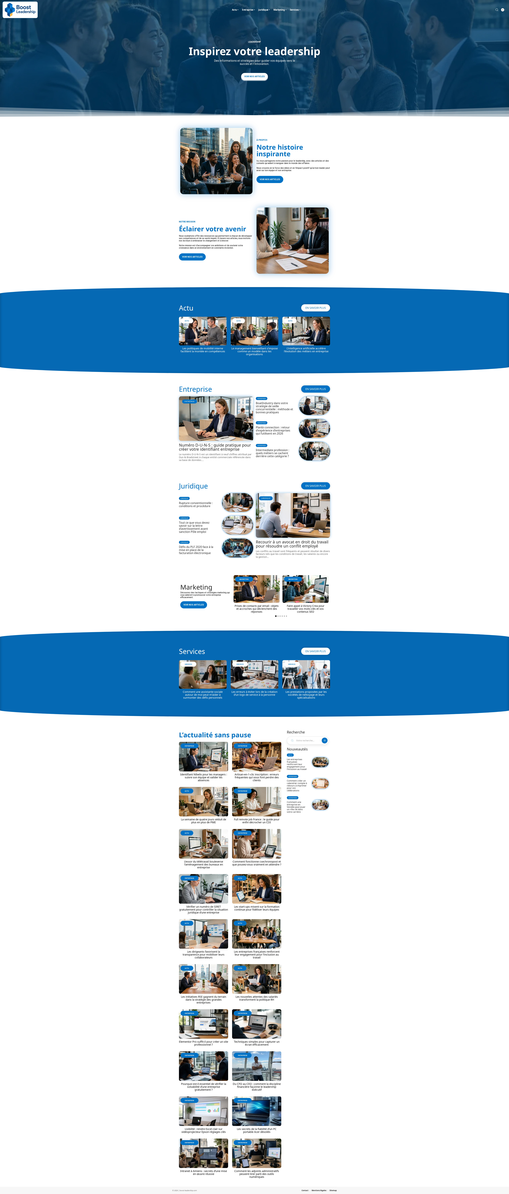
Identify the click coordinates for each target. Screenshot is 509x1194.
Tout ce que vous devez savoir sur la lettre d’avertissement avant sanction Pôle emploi (194, 527)
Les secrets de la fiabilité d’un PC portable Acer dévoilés (257, 1130)
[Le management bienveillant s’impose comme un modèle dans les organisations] (254, 331)
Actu (186, 307)
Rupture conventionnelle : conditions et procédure (196, 504)
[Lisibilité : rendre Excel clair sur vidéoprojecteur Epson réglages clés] (203, 1111)
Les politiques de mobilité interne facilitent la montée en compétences (203, 350)
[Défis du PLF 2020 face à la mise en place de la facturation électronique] (237, 548)
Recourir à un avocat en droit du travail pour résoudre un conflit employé (292, 544)
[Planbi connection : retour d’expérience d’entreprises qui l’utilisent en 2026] (314, 428)
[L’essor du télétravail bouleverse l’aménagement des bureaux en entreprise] (203, 844)
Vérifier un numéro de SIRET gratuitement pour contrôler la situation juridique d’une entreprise (203, 909)
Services (192, 651)
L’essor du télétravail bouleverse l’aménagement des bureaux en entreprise (203, 864)
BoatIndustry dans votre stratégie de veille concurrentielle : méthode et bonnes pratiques (274, 407)
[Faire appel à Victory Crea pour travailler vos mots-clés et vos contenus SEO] (305, 589)
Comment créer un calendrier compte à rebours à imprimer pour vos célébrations (297, 785)
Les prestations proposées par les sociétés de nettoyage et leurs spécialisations (306, 694)
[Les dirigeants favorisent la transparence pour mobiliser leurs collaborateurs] (203, 934)
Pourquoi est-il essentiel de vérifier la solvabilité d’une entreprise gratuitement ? (203, 1086)
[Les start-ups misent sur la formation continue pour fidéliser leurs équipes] (256, 889)
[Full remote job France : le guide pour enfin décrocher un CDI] (256, 802)
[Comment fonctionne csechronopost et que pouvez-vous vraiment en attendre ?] (256, 844)
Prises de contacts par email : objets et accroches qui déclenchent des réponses (257, 608)
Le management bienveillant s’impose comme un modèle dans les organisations (254, 351)
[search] (497, 10)
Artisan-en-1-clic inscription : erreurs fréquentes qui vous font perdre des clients (257, 777)
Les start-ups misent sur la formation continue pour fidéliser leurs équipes (256, 908)
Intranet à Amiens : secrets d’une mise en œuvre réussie (203, 1172)
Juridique (193, 485)
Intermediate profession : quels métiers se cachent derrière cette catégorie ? (272, 453)
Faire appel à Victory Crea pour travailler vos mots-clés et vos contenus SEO (305, 608)
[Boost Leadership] (20, 10)
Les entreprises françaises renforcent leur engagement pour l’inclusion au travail (257, 954)
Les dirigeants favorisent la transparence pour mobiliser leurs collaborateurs (203, 954)
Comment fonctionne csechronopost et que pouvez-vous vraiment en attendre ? (256, 863)
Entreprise (195, 389)
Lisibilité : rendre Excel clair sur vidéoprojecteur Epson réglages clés (203, 1130)
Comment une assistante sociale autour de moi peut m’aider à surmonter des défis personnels (203, 694)
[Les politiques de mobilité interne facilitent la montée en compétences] (203, 331)
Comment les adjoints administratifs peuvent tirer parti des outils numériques (256, 1174)
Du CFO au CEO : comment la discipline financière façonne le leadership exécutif (257, 1086)
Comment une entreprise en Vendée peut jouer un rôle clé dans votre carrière (296, 807)
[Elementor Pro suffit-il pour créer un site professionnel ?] (203, 1024)
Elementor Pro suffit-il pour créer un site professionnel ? (203, 1043)
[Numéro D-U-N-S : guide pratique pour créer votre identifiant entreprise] (216, 418)
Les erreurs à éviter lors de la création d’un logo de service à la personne (254, 693)
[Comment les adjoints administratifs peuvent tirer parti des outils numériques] (256, 1153)
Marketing (196, 587)
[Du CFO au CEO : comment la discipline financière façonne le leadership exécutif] (256, 1066)
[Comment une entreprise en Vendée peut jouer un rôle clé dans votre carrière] (320, 805)
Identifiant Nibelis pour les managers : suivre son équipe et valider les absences (203, 777)
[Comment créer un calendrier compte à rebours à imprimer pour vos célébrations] (320, 784)
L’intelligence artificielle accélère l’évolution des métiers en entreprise (306, 350)
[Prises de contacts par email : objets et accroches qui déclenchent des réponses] (257, 589)
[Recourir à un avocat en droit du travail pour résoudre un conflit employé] (293, 515)
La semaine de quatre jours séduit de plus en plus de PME (203, 821)
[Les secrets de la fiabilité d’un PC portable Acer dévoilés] (256, 1111)
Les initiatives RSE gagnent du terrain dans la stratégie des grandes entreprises (203, 999)
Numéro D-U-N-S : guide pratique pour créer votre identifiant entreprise (215, 447)
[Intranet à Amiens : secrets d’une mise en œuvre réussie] (203, 1153)
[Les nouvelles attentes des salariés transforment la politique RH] (256, 979)
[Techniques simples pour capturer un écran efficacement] (256, 1024)
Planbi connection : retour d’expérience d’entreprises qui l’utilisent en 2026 (273, 430)
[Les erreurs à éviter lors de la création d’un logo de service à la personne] (254, 674)
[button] (276, 616)
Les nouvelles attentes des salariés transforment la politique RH (257, 998)
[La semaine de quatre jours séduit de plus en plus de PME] (203, 802)
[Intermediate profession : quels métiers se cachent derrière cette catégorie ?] (314, 451)
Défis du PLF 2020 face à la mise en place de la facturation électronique (196, 550)
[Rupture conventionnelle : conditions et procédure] (237, 502)
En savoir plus (315, 308)
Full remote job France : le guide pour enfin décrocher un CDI (256, 821)
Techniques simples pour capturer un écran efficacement (257, 1043)
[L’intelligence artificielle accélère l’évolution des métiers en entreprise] (306, 331)
